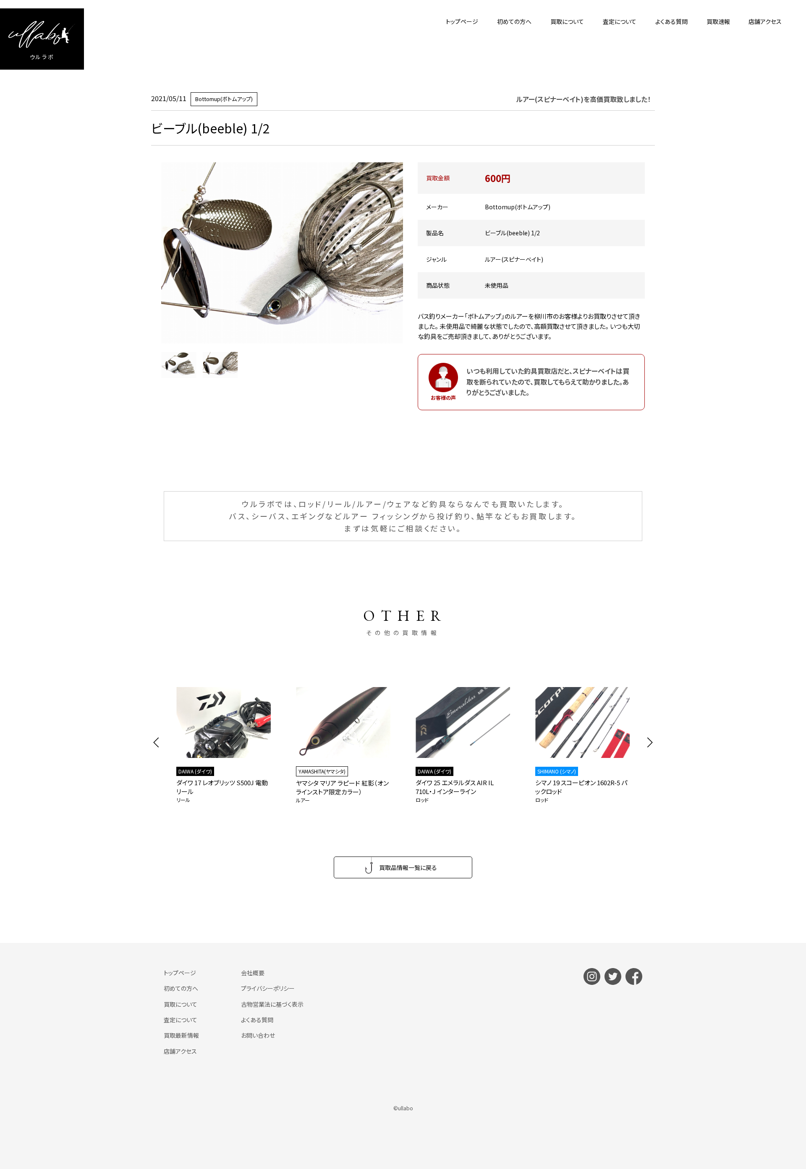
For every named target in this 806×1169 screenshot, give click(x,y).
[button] (156, 742)
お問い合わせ (258, 1035)
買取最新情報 (181, 1035)
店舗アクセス (765, 21)
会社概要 (252, 973)
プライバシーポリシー (268, 988)
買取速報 (718, 21)
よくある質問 (671, 21)
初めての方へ (514, 21)
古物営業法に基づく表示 (272, 1004)
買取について (567, 21)
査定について (619, 21)
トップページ (462, 21)
